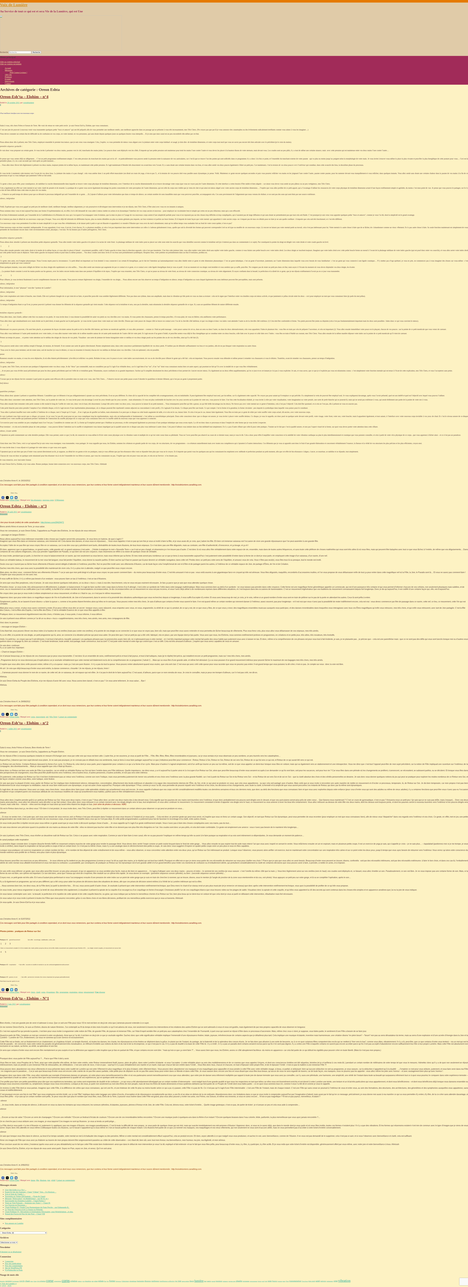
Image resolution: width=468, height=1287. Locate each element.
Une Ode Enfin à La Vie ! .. (15, 1190)
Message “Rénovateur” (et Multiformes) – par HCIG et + (27, 1199)
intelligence (155, 1281)
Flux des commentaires (14, 1266)
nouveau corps (48, 500)
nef (47, 717)
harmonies (140, 1281)
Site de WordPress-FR (13, 1268)
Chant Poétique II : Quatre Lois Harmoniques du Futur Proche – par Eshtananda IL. (37, 1207)
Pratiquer (8, 77)
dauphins (88, 1281)
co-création (41, 1281)
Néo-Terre (53, 717)
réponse (100, 992)
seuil (263, 1281)
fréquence (118, 1281)
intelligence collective (167, 1281)
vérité (53, 1180)
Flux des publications (13, 1264)
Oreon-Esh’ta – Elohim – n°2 (24, 723)
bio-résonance (36, 500)
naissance (225, 1281)
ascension (8, 1281)
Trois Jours (305, 1281)
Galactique (125, 1281)
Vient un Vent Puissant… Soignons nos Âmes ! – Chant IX (27, 1203)
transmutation (295, 1281)
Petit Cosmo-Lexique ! (18, 73)
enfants (101, 1281)
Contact (8, 83)
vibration (344, 1280)
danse (33, 1180)
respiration (73, 992)
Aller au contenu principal (10, 62)
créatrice (80, 1281)
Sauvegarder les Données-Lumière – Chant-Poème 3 (25, 1201)
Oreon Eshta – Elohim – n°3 (23, 506)
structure (280, 1281)
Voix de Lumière (13, 5)
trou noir (311, 1281)
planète (239, 1281)
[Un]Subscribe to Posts (14, 1270)
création (73, 1281)
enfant (96, 1281)
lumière (199, 1280)
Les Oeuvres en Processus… (16, 1205)
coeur (50, 1280)
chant (27, 1281)
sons (270, 1281)
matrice (209, 1281)
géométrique (132, 1281)
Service (259, 1281)
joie (48, 1180)
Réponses (59, 500)
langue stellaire (185, 1281)
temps (284, 1281)
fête (57, 992)
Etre (105, 1281)
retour (80, 992)
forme (112, 1281)
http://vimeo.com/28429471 (52, 522)
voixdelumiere (28, 103)
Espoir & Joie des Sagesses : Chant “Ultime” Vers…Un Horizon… (30, 1192)
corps (33, 717)
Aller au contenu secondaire (10, 64)
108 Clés (8, 75)
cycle (83, 1281)
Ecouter (8, 79)
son (266, 1281)
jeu (176, 1281)
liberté (192, 1281)
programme (64, 992)
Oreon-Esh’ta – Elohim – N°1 (24, 998)
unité (318, 1281)
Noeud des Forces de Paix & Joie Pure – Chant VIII (25, 1214)
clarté (38, 992)
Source (274, 1281)
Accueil (8, 68)
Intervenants (9, 81)
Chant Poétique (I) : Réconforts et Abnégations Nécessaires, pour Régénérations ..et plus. (39, 1212)
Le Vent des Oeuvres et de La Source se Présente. (24, 1210)
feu (108, 1281)
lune (205, 1281)
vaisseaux (330, 1281)
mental (213, 1281)
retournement (89, 992)
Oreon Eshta (14, 500)
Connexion (9, 1261)
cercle (22, 1281)
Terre (287, 1281)
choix (33, 992)
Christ (35, 1281)
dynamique (50, 992)
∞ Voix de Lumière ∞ (8, 1284)
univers (323, 1281)
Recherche (4, 52)
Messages (8, 70)
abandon (2, 1281)
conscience (57, 1281)
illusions (43, 1180)
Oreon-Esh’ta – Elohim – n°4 (24, 96)
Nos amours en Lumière (14, 1223)
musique (219, 1281)
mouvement (40, 717)
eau (93, 1281)
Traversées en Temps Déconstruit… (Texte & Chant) (25, 1196)
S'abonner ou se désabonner (10, 1252)
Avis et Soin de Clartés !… (15, 1194)
